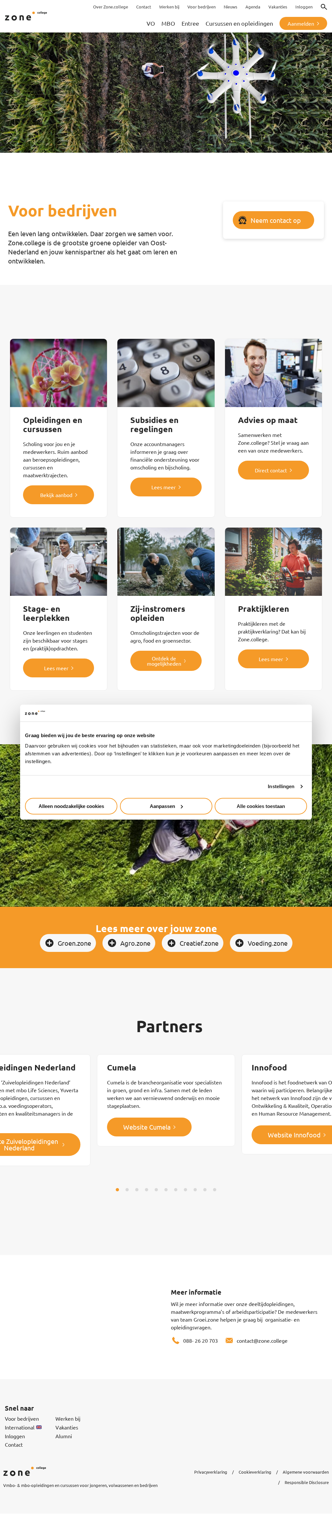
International (19, 1427)
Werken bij (67, 1418)
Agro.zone (135, 943)
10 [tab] (205, 1190)
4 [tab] (146, 1190)
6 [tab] (166, 1190)
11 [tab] (214, 1190)
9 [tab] (195, 1190)
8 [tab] (185, 1190)
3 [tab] (137, 1190)
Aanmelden (301, 23)
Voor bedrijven (22, 1418)
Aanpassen (162, 806)
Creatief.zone (199, 943)
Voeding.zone (268, 943)
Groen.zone (74, 943)
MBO (168, 23)
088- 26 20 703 (200, 1340)
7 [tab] (176, 1190)
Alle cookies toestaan (261, 806)
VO (151, 23)
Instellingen (281, 786)
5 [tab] (156, 1190)
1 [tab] (117, 1190)
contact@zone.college (262, 1340)
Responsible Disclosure (307, 1482)
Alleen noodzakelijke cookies (71, 806)
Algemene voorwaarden (306, 1472)
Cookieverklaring (255, 1472)
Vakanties (66, 1427)
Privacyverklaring (210, 1472)
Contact (14, 1444)
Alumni (63, 1436)
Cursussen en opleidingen (239, 23)
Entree (190, 23)
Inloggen (15, 1436)
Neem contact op (276, 220)
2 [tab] (127, 1190)
